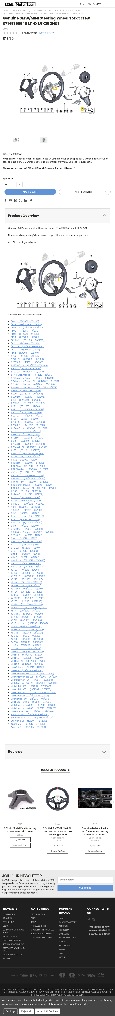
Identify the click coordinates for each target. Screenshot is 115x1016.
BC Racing (64, 934)
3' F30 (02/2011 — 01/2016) (25, 418)
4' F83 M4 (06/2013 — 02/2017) (28, 478)
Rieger (62, 949)
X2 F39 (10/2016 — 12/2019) (26, 569)
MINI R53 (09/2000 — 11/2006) (27, 654)
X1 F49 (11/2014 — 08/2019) (26, 563)
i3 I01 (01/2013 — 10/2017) (24, 538)
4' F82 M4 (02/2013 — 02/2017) (28, 466)
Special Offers (38, 914)
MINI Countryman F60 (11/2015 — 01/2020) (33, 708)
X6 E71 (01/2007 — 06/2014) (26, 620)
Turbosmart (65, 930)
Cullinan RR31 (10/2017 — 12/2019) (29, 720)
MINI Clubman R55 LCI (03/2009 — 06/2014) (34, 676)
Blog (5, 926)
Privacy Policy (10, 936)
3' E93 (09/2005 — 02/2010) (26, 412)
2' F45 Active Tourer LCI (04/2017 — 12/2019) (35, 381)
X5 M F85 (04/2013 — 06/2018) (28, 613)
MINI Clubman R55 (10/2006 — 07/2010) (32, 673)
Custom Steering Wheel (42, 930)
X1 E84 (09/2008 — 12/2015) (26, 554)
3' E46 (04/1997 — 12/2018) (26, 390)
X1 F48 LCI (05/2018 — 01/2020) (28, 560)
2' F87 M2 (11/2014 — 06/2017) (27, 362)
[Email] (10, 200)
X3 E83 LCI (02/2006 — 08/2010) (28, 576)
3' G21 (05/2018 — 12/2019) (25, 440)
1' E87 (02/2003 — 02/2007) (26, 324)
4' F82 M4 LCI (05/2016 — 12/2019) (29, 469)
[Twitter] (20, 200)
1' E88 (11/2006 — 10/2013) (25, 330)
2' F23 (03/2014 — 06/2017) (26, 368)
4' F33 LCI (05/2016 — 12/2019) (27, 475)
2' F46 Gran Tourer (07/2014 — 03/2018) (33, 384)
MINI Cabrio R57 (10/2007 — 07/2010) (31, 689)
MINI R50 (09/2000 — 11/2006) (27, 651)
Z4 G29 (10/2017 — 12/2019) (26, 648)
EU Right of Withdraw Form (13, 931)
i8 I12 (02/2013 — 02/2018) (25, 544)
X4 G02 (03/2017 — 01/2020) (27, 595)
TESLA (33, 922)
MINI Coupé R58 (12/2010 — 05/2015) (30, 698)
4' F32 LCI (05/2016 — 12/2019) (27, 462)
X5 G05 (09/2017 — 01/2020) (27, 617)
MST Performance (67, 937)
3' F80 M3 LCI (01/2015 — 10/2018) (29, 428)
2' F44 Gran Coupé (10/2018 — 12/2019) (32, 374)
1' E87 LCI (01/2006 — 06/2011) (27, 327)
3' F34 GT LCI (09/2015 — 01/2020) (29, 447)
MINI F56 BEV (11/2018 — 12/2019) (28, 667)
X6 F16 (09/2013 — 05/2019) (26, 626)
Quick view (20, 839)
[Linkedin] (25, 200)
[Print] (15, 200)
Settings (10, 1011)
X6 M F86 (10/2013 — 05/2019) (27, 629)
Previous (3, 802)
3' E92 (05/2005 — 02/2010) (26, 406)
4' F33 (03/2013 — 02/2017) (26, 472)
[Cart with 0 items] (105, 3)
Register (17, 954)
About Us (7, 918)
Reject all (26, 1011)
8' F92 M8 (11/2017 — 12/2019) (27, 528)
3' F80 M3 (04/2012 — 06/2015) (28, 425)
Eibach (62, 941)
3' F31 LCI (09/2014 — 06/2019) (27, 437)
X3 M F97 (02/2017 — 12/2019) (27, 588)
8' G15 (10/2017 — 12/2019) (25, 525)
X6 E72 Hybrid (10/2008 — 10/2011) (29, 623)
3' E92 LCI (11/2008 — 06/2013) (27, 409)
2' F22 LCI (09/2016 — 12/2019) (27, 359)
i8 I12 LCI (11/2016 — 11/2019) (26, 547)
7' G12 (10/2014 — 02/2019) (26, 513)
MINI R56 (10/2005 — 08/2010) (27, 657)
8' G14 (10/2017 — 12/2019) (25, 519)
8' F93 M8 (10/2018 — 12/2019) (27, 535)
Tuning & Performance (42, 933)
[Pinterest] (30, 200)
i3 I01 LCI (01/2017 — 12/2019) (26, 541)
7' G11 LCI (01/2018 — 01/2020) (27, 510)
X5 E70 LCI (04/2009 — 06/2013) (29, 607)
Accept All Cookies (47, 1011)
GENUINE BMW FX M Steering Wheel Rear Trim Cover (20, 830)
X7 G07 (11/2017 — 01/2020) (26, 635)
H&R (61, 953)
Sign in (6, 954)
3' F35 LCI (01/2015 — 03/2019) (27, 453)
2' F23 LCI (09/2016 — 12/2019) (27, 371)
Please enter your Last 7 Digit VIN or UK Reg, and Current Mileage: (39, 168)
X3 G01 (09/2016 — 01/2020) (26, 582)
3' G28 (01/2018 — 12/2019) (25, 456)
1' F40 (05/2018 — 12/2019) (25, 349)
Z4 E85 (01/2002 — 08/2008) (27, 639)
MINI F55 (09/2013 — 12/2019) (27, 670)
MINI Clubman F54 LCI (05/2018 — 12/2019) (34, 683)
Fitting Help (8, 922)
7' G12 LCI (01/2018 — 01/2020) (27, 516)
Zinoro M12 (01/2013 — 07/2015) (28, 723)
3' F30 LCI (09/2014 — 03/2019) (28, 422)
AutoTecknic (65, 945)
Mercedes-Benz (38, 926)
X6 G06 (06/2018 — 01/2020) (27, 632)
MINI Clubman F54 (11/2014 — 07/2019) (32, 679)
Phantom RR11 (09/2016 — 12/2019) (30, 714)
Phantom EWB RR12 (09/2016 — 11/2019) (32, 717)
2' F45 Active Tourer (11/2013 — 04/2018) (33, 378)
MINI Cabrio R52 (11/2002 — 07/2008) (31, 686)
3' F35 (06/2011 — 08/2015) (25, 450)
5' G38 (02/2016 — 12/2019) (26, 500)
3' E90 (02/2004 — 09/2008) (27, 393)
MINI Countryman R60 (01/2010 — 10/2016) (34, 705)
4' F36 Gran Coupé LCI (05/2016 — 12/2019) (34, 488)
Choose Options (20, 845)
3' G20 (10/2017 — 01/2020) (26, 431)
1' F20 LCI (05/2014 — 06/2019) (27, 340)
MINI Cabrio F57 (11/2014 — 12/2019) (30, 695)
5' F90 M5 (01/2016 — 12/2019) (27, 494)
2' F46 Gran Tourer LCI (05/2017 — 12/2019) (34, 387)
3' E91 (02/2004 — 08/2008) (26, 400)
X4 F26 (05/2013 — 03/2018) (26, 591)
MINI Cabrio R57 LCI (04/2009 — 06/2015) (33, 692)
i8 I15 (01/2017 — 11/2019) (24, 550)
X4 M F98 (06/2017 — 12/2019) (27, 598)
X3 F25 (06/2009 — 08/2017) (27, 579)
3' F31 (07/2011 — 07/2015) (25, 434)
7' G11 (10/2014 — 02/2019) (25, 506)
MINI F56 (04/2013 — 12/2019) (27, 664)
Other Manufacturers (42, 937)
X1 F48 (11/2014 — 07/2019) (26, 557)
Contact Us (9, 914)
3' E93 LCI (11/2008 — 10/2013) (27, 415)
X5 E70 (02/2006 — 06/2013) (27, 604)
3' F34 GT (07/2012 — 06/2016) (28, 444)
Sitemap (6, 958)
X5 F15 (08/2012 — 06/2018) (26, 610)
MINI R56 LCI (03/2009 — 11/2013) (28, 661)
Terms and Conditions (13, 944)
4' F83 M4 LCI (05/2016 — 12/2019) (29, 481)
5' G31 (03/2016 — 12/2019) (25, 497)
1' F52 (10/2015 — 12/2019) (25, 352)
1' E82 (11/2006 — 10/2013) (25, 333)
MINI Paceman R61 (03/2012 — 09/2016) (32, 711)
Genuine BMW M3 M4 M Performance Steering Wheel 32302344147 (95, 831)
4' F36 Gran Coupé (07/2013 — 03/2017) (33, 484)
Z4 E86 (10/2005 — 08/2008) (27, 642)
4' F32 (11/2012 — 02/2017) (25, 459)
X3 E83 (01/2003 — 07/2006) (27, 573)
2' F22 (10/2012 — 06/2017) (25, 355)
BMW (33, 918)
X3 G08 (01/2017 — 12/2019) (26, 585)
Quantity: (8, 178)
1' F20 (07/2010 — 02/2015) (25, 337)
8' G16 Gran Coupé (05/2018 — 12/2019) (32, 532)
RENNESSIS (64, 926)
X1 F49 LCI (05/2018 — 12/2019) (27, 566)
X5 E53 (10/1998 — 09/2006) (26, 601)
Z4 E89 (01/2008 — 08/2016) (27, 645)
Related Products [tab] (55, 770)
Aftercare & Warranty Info (14, 949)
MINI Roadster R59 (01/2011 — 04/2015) (31, 701)
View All (63, 957)
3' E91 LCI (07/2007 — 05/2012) (28, 403)
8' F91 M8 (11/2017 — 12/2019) (26, 522)
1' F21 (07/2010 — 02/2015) (25, 343)
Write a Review (46, 32)
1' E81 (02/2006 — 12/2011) (25, 321)
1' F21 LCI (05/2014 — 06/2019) (27, 346)
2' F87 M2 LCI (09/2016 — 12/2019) (29, 365)
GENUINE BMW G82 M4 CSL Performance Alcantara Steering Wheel (58, 831)
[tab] (57, 215)
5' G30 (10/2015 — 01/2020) (26, 491)
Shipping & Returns (12, 940)
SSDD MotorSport (68, 922)
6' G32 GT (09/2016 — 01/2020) (28, 503)
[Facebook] (5, 200)
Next (112, 802)
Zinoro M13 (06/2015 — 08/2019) (28, 727)
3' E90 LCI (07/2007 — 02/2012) (28, 396)
